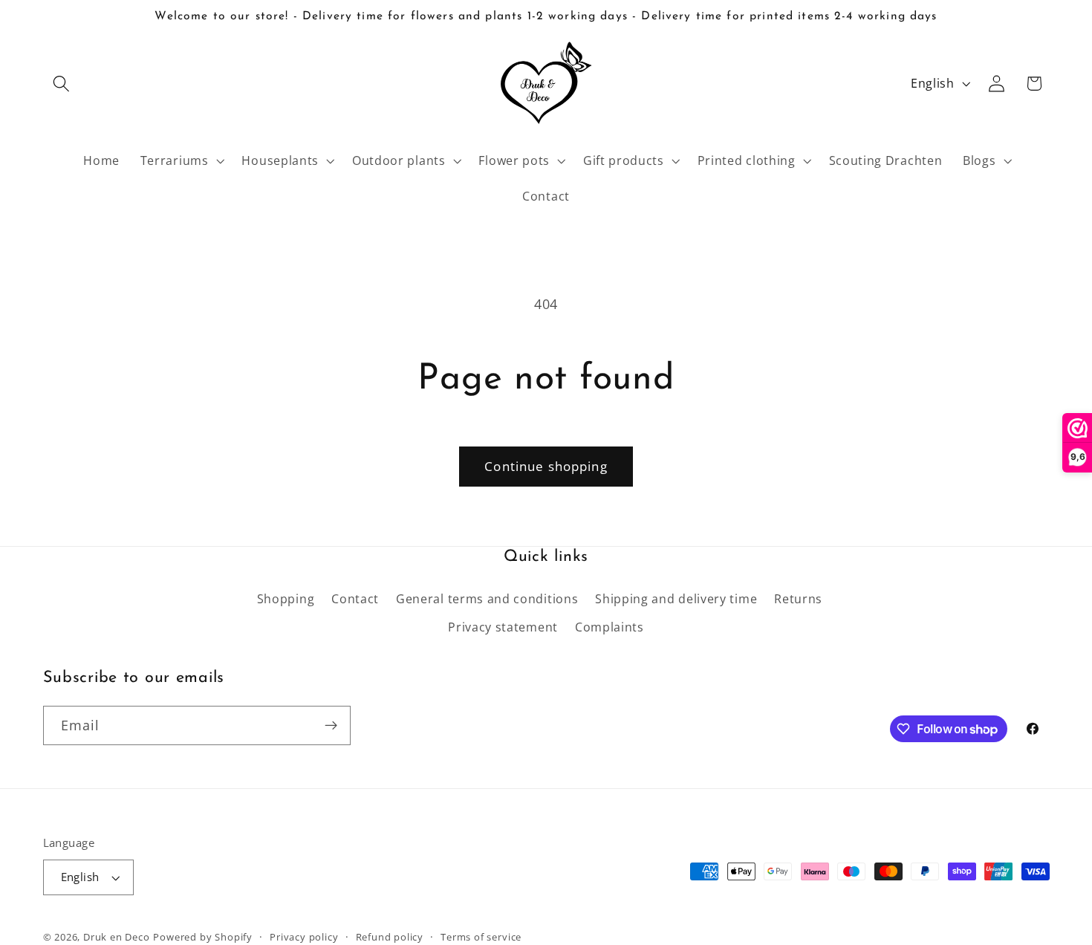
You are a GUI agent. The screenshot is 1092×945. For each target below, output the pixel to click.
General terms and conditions (487, 599)
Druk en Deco (116, 937)
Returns (798, 599)
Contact (355, 599)
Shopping (286, 599)
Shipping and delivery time (676, 599)
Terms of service (481, 937)
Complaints (609, 627)
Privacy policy (304, 937)
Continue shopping (546, 466)
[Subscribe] (331, 726)
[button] (62, 84)
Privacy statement (503, 627)
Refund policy (389, 937)
